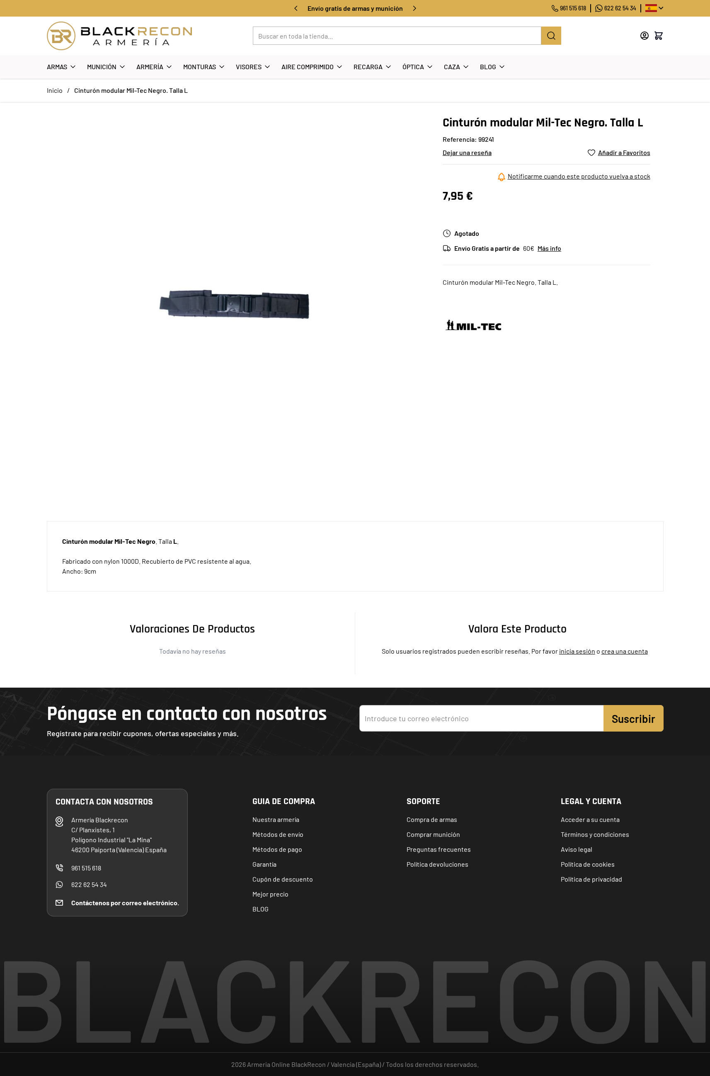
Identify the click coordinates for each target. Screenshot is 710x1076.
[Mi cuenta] (644, 35)
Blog (488, 66)
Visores (249, 66)
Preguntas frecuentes (439, 849)
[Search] (551, 36)
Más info (549, 248)
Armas (57, 66)
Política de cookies (588, 864)
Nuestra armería (275, 819)
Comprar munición (433, 834)
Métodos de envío (277, 834)
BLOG (260, 909)
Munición (101, 66)
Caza (452, 66)
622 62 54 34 (620, 8)
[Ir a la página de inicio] (119, 36)
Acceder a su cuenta (590, 819)
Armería (149, 66)
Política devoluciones (437, 864)
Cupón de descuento (282, 879)
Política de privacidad (591, 879)
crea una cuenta (624, 651)
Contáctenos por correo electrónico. (125, 902)
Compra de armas (432, 819)
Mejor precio (270, 894)
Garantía (264, 864)
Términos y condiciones (595, 834)
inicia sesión (577, 651)
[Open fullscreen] (236, 304)
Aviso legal (576, 849)
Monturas (199, 66)
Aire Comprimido (307, 66)
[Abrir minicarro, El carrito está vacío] (658, 35)
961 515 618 (573, 8)
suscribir (633, 718)
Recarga (368, 66)
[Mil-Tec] (474, 325)
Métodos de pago (277, 849)
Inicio (55, 90)
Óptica (413, 66)
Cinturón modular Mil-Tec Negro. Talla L (131, 90)
